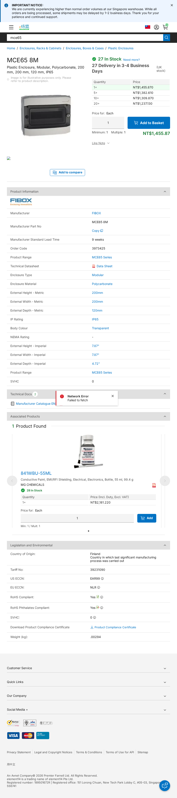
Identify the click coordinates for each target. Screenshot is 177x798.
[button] (11, 27)
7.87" (95, 346)
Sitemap (142, 752)
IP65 (95, 319)
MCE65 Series (102, 257)
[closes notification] (172, 5)
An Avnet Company (20, 775)
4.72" (96, 363)
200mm (97, 292)
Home (11, 48)
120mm (97, 310)
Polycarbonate (102, 284)
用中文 (11, 764)
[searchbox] (85, 37)
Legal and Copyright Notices (53, 752)
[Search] (166, 37)
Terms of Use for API (120, 752)
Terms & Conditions (89, 752)
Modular (98, 275)
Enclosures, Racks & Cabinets (40, 48)
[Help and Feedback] (164, 785)
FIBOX (96, 213)
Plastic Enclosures (120, 48)
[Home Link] (28, 27)
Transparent (100, 328)
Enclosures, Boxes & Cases (85, 48)
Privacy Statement (19, 752)
